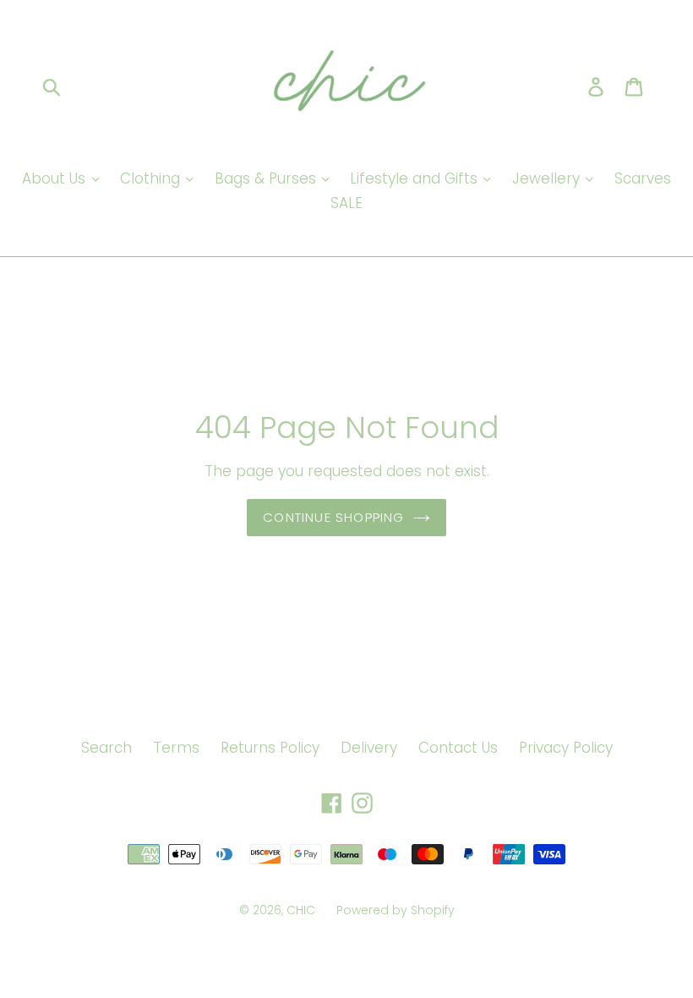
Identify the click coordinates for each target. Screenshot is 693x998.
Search (106, 748)
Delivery (369, 748)
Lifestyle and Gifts (416, 178)
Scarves (642, 178)
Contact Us (458, 748)
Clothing (152, 178)
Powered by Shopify (395, 910)
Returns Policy (270, 748)
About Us (56, 178)
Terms (176, 748)
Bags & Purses (267, 178)
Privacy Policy (566, 748)
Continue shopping (333, 517)
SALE (346, 203)
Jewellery (548, 178)
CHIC (300, 910)
